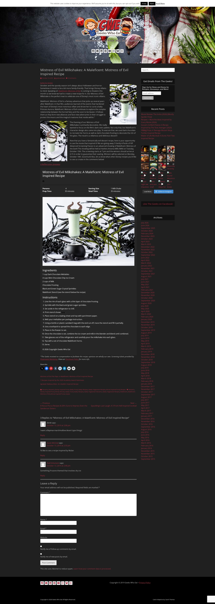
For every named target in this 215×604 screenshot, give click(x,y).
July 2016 (144, 432)
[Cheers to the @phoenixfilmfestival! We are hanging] (153, 166)
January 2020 (146, 319)
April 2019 (145, 343)
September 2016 (148, 427)
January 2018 (146, 384)
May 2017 (145, 405)
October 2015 (147, 456)
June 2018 (145, 370)
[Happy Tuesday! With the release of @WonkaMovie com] (145, 166)
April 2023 (145, 241)
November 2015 (148, 453)
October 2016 (147, 424)
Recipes (123, 390)
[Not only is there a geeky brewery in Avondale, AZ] (153, 175)
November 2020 (148, 295)
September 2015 (148, 459)
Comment (45, 492)
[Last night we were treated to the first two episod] (162, 158)
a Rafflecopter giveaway (50, 164)
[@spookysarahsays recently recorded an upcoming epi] (171, 166)
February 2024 (147, 233)
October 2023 (147, 239)
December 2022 (147, 247)
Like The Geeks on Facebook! (158, 203)
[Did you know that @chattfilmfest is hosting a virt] (171, 184)
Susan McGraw (52, 443)
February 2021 (147, 290)
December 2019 (147, 322)
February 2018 (147, 381)
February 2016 (147, 445)
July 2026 (144, 223)
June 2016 (145, 435)
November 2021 (148, 268)
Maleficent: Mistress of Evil (69, 91)
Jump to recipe (46, 83)
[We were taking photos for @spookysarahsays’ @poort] (171, 158)
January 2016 (146, 448)
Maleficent (123, 392)
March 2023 (146, 244)
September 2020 (148, 300)
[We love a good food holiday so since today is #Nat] (153, 149)
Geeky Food (74, 390)
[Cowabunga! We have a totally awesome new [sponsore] (145, 158)
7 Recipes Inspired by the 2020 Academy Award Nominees (62, 380)
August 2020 (146, 303)
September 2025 (148, 228)
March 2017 (146, 410)
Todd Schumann (53, 463)
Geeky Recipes (83, 390)
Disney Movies (60, 392)
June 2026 (145, 225)
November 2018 (148, 357)
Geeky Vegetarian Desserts (93, 392)
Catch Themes (170, 600)
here (63, 312)
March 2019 (146, 346)
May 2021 (145, 284)
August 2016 (146, 429)
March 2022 (146, 263)
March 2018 (146, 378)
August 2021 (146, 276)
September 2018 (148, 362)
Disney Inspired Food (62, 390)
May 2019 (145, 341)
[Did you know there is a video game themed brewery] (162, 175)
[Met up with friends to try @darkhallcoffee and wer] (171, 149)
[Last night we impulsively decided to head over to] (145, 184)
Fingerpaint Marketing (48, 359)
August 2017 (146, 397)
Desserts (45, 390)
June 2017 (145, 402)
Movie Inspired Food (113, 390)
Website (43, 537)
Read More (160, 3)
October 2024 (147, 231)
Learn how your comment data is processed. (92, 569)
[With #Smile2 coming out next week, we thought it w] (145, 149)
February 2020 (147, 316)
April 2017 (145, 408)
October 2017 (147, 392)
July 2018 (144, 367)
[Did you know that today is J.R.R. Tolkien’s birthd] (153, 158)
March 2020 (146, 314)
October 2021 (147, 271)
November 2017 (148, 389)
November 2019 (148, 325)
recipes (67, 394)
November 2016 (148, 421)
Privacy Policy (144, 582)
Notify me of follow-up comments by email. (58, 549)
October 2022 (147, 252)
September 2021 (148, 274)
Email (43, 528)
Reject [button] (152, 4)
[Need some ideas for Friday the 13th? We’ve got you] (162, 184)
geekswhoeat (60, 78)
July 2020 (144, 306)
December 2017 (147, 386)
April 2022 (145, 260)
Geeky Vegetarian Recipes (96, 390)
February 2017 (147, 413)
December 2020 (147, 292)
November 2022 (148, 249)
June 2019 (145, 338)
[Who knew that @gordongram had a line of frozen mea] (145, 175)
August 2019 (146, 333)
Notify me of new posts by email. (54, 556)
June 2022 (145, 257)
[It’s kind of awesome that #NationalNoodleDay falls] (162, 149)
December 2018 (147, 354)
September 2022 (148, 255)
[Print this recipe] (43, 181)
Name (43, 519)
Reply (42, 435)
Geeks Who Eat (57, 600)
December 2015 (147, 451)
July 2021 (144, 279)
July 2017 (144, 400)
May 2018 (145, 373)
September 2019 (148, 330)
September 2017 (148, 394)
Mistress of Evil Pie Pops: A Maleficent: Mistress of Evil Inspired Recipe (66, 376)
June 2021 (145, 282)
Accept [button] (144, 4)
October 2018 (147, 359)
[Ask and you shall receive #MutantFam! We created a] (153, 184)
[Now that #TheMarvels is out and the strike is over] (162, 166)
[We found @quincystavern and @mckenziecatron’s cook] (171, 175)
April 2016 (145, 440)
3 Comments (72, 78)
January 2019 (146, 351)
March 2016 (146, 443)
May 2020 (145, 308)
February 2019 (147, 349)
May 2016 (145, 437)
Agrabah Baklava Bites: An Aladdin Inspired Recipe (59, 384)
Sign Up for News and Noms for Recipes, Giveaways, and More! (155, 88)
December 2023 (147, 236)
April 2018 (145, 376)
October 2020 (147, 298)
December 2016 (147, 419)
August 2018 (146, 365)
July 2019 (144, 335)
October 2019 (147, 327)
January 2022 (146, 265)
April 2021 (145, 287)
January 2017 (146, 416)
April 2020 (145, 311)
